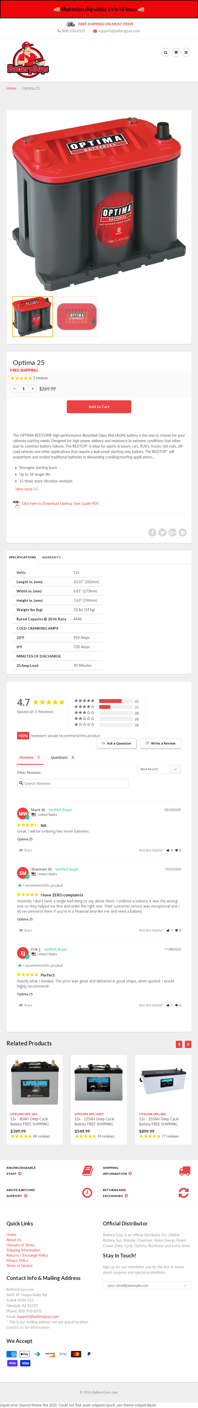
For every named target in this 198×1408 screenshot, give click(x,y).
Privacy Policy (17, 1260)
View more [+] (26, 489)
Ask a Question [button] (119, 743)
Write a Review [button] (163, 743)
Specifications (22, 557)
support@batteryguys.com (119, 31)
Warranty (51, 557)
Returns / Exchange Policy (27, 1255)
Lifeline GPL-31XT (89, 1114)
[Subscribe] (185, 1285)
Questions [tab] (59, 757)
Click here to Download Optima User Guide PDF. (60, 503)
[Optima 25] (99, 204)
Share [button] (27, 850)
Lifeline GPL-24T (24, 1114)
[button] (169, 850)
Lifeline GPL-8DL (152, 1114)
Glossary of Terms (20, 1245)
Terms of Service (19, 1265)
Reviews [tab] (27, 757)
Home (11, 88)
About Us (13, 1240)
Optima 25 (25, 839)
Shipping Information (23, 1250)
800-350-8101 (73, 31)
